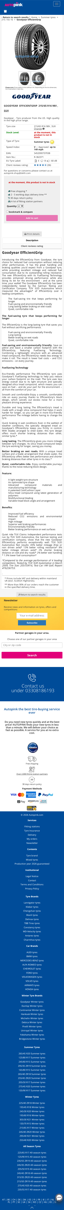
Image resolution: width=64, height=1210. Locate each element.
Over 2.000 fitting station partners (32, 774)
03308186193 (39, 690)
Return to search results (16, 17)
